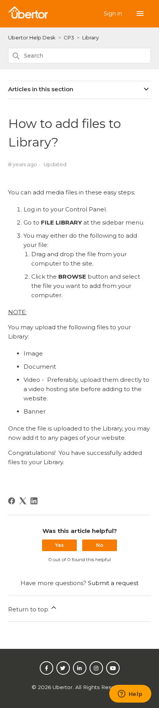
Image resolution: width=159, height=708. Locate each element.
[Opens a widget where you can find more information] (130, 694)
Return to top (29, 609)
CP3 (69, 37)
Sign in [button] (113, 13)
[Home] (28, 16)
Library (90, 37)
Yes (59, 545)
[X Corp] (22, 500)
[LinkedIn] (33, 500)
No (99, 545)
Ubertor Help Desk (32, 37)
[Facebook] (11, 500)
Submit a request (113, 583)
